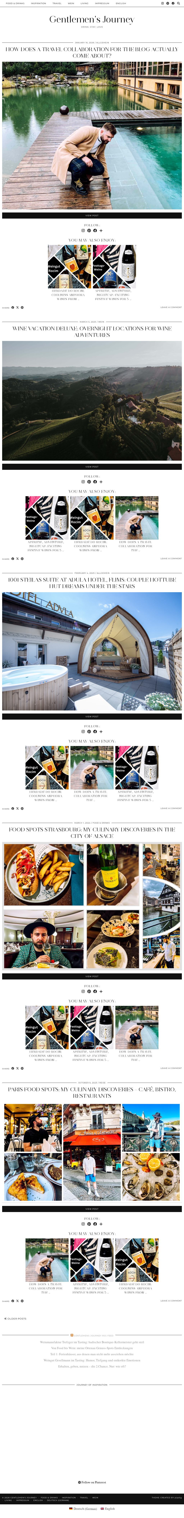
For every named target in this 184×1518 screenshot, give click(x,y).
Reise (102, 1083)
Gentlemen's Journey (92, 19)
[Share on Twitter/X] (17, 307)
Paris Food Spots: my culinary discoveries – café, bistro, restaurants (92, 1092)
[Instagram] (162, 3)
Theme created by (167, 1497)
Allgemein (102, 42)
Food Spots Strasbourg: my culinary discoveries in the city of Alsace (92, 832)
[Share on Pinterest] (22, 307)
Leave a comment (171, 307)
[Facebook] (173, 3)
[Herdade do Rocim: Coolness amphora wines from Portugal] (69, 266)
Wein (71, 3)
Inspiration (38, 3)
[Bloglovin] (101, 230)
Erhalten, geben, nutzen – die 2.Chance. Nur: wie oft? (92, 1366)
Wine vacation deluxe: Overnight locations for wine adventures (92, 331)
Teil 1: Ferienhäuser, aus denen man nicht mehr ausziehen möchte (92, 1354)
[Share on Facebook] (13, 307)
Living (85, 3)
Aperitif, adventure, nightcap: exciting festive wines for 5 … (113, 295)
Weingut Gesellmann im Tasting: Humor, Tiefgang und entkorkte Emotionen (92, 1360)
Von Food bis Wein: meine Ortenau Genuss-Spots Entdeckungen (92, 1348)
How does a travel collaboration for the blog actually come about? (92, 52)
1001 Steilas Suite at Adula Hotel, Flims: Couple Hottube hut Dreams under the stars (92, 583)
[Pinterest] (167, 3)
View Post (92, 215)
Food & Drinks (15, 3)
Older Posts (16, 1318)
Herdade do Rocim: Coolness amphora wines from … (68, 295)
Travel (57, 3)
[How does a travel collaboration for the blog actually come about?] (136, 518)
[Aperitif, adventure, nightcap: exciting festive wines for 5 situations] (114, 266)
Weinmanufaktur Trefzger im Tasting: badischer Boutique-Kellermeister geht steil (92, 1342)
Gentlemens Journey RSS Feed (94, 1335)
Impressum (102, 3)
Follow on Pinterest (93, 1482)
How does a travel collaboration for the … (135, 546)
